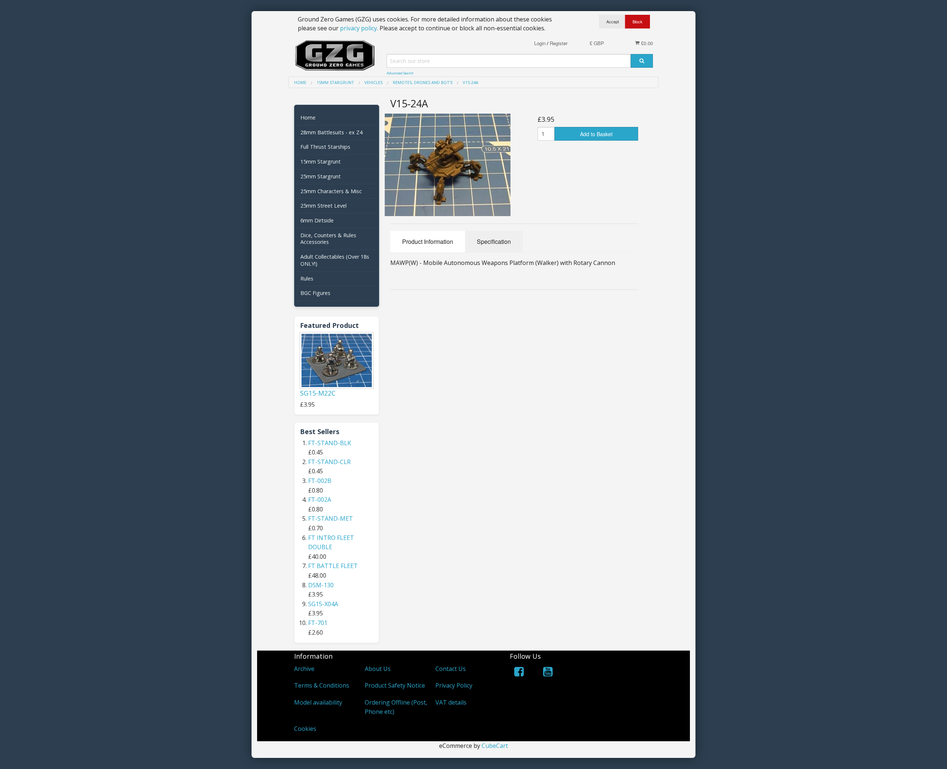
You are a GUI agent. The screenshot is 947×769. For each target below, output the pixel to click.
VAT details (450, 702)
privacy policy (358, 28)
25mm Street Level (323, 205)
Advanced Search (400, 73)
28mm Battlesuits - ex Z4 (331, 132)
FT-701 (317, 623)
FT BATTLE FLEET (333, 566)
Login (540, 43)
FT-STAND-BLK (329, 443)
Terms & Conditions (321, 685)
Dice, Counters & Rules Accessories (328, 239)
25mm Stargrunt (320, 176)
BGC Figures (315, 292)
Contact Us (450, 669)
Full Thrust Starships (325, 146)
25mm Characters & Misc (331, 191)
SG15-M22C (318, 393)
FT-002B (319, 481)
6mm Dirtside (317, 220)
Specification (494, 241)
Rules (306, 278)
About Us (378, 669)
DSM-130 (321, 585)
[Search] (642, 61)
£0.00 (646, 43)
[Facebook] (519, 673)
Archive (304, 669)
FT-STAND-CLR (329, 462)
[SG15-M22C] (336, 360)
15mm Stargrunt (320, 161)
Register (558, 43)
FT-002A (319, 500)
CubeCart (495, 746)
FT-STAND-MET (330, 518)
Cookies (305, 729)
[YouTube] (547, 673)
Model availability (318, 702)
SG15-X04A (323, 604)
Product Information (427, 241)
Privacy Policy (453, 685)
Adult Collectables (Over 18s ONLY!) (334, 260)
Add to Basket (596, 134)
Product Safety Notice (395, 685)
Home (308, 117)
